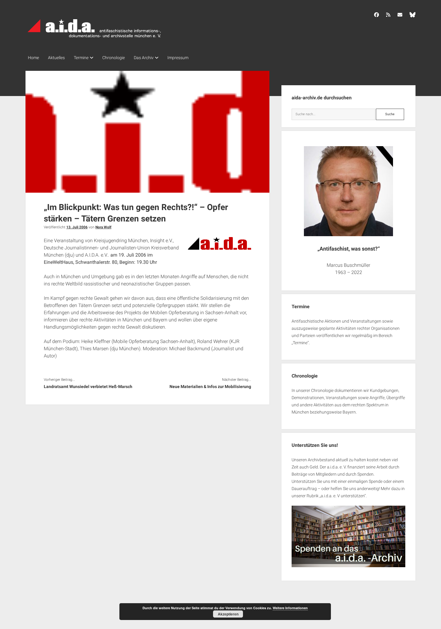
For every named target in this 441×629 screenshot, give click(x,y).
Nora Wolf (103, 227)
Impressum (177, 57)
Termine (81, 57)
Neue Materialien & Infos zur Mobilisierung (210, 386)
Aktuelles (56, 57)
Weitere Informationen (290, 608)
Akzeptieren (228, 614)
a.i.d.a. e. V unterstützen (342, 495)
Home (33, 57)
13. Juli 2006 (77, 227)
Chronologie (113, 57)
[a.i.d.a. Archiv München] (95, 38)
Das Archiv (144, 57)
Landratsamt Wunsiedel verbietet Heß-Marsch (88, 386)
